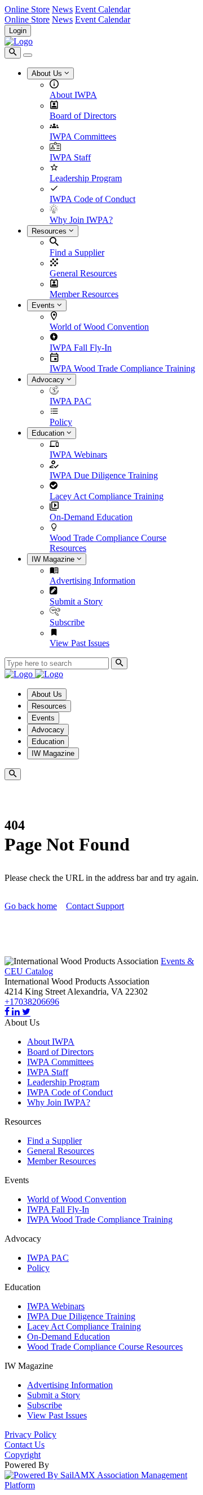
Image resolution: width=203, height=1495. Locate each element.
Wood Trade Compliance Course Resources (105, 1346)
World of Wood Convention (99, 327)
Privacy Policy (30, 1434)
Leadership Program (86, 178)
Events (44, 305)
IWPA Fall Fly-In (81, 347)
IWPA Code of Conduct (92, 199)
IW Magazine (54, 559)
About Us (48, 73)
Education (49, 433)
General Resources (83, 273)
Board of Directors (83, 115)
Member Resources (84, 294)
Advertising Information (92, 580)
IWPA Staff (70, 157)
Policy (61, 422)
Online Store (27, 9)
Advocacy (49, 379)
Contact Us (25, 1444)
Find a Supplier (77, 252)
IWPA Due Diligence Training (104, 475)
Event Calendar (102, 9)
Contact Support (95, 906)
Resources (50, 231)
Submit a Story (76, 601)
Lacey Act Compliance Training (107, 496)
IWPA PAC (70, 401)
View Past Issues (79, 643)
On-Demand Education (91, 517)
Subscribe (67, 622)
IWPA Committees (83, 136)
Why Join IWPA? (81, 220)
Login (18, 30)
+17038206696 (32, 1001)
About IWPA (73, 95)
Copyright (23, 1455)
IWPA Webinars (78, 454)
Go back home (31, 906)
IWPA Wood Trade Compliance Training (122, 368)
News (62, 9)
